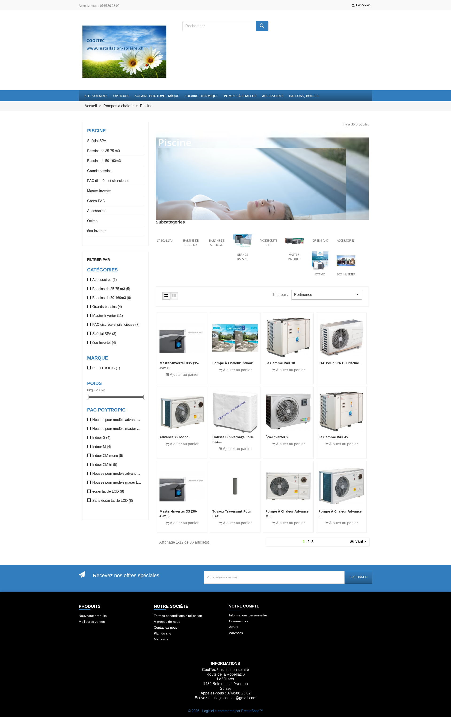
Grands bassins (99, 171)
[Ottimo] (320, 260)
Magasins (161, 639)
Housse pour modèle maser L (117, 482)
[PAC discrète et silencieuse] (268, 234)
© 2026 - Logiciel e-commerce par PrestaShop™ (225, 711)
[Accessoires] (346, 234)
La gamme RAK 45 (333, 437)
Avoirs (233, 627)
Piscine (96, 130)
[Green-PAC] (320, 234)
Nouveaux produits (93, 616)
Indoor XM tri (104, 464)
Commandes (238, 621)
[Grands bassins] (242, 241)
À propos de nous (167, 621)
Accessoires (273, 96)
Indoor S (101, 437)
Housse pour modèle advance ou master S (117, 473)
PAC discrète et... (268, 243)
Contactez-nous (165, 627)
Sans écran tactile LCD (112, 500)
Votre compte (244, 606)
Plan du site (162, 633)
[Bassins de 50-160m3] (216, 234)
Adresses (236, 633)
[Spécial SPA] (165, 234)
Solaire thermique (201, 96)
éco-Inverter (96, 231)
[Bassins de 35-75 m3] (191, 234)
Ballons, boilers (304, 96)
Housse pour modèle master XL (117, 429)
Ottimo (92, 221)
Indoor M (101, 447)
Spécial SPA (96, 141)
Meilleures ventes (92, 621)
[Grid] (166, 296)
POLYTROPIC (106, 368)
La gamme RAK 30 (280, 363)
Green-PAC (96, 201)
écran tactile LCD (108, 491)
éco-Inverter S (276, 437)
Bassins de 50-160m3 (104, 161)
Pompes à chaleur (240, 96)
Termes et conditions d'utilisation (178, 616)
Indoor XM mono (107, 456)
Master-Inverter (99, 191)
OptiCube (121, 96)
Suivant (358, 541)
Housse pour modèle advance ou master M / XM (117, 420)
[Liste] (174, 296)
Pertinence (326, 294)
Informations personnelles (248, 615)
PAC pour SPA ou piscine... (340, 363)
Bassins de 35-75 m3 (103, 151)
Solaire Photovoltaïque (157, 96)
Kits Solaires (96, 96)
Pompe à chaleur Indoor (232, 363)
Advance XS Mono (174, 437)
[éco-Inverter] (346, 260)
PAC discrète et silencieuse (108, 181)
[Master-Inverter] (294, 241)
